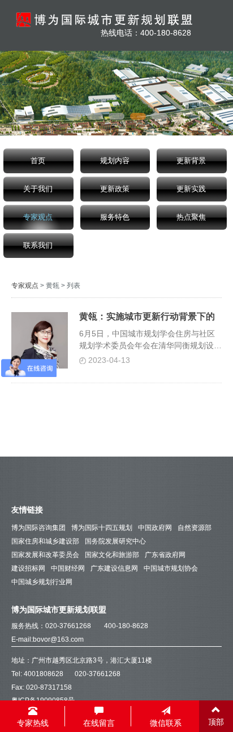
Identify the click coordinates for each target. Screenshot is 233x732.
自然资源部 (195, 528)
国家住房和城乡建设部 (45, 541)
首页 (38, 161)
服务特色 (115, 217)
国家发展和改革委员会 (45, 555)
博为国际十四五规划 (101, 528)
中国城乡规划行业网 (41, 582)
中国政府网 (155, 528)
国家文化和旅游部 (112, 555)
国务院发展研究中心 (115, 541)
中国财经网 (68, 568)
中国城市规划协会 (171, 568)
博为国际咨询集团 (38, 528)
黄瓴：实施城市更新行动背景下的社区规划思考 (147, 316)
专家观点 (38, 217)
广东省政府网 (165, 555)
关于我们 (38, 189)
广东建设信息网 (114, 568)
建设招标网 (28, 568)
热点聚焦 (191, 217)
